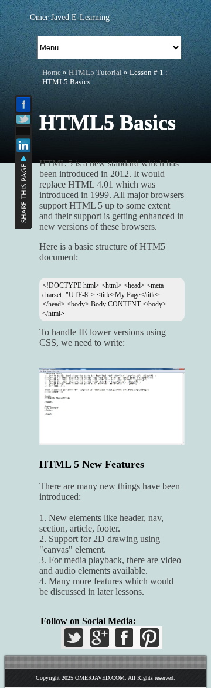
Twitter (75, 641)
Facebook (123, 641)
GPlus (99, 641)
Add (23, 131)
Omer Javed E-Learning (70, 17)
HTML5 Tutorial (95, 72)
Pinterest (147, 641)
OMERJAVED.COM (100, 678)
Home (51, 72)
